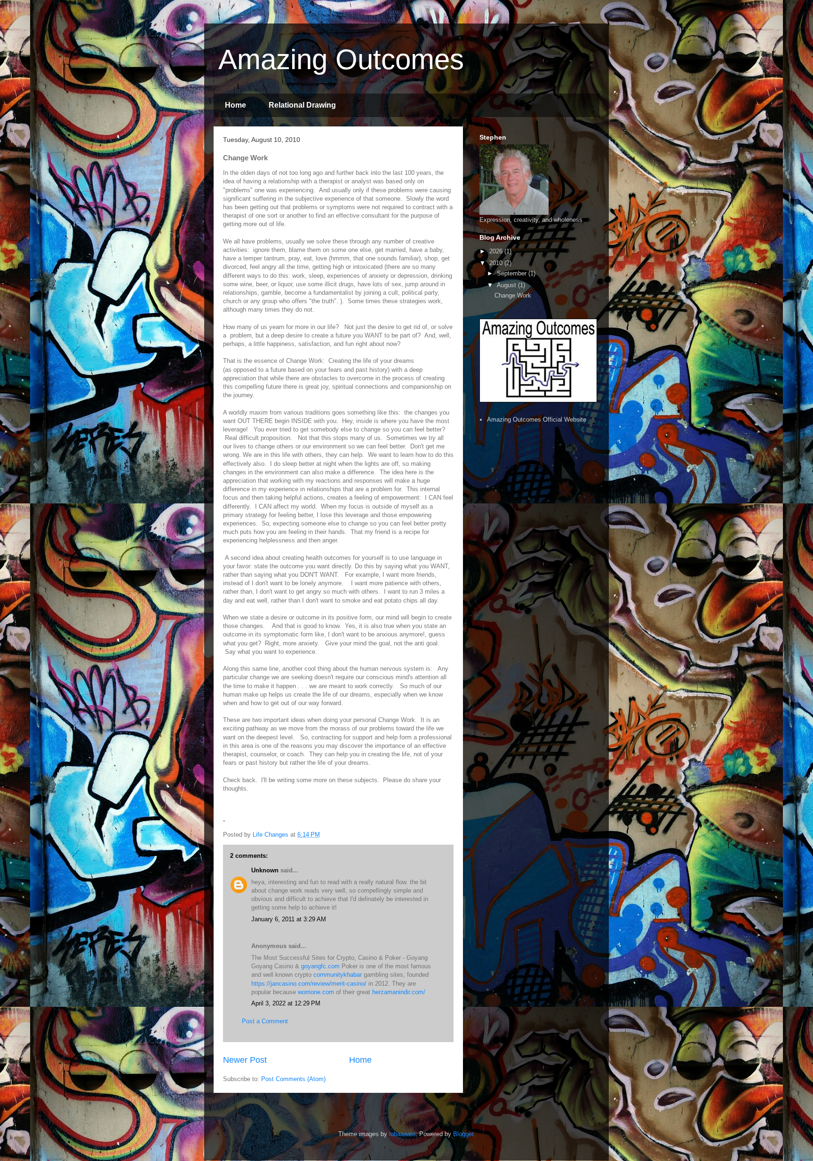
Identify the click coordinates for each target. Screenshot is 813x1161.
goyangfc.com (320, 966)
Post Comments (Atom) (293, 1079)
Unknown (265, 870)
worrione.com (316, 992)
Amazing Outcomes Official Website (536, 419)
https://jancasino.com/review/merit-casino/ (309, 983)
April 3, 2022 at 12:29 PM (285, 1003)
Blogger (463, 1133)
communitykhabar (337, 974)
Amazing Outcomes (341, 59)
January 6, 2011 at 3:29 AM (288, 919)
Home (235, 105)
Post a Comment (265, 1021)
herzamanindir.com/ (398, 992)
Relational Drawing (302, 105)
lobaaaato (402, 1133)
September (512, 273)
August (507, 285)
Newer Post (245, 1060)
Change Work (512, 295)
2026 (496, 251)
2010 (496, 263)
